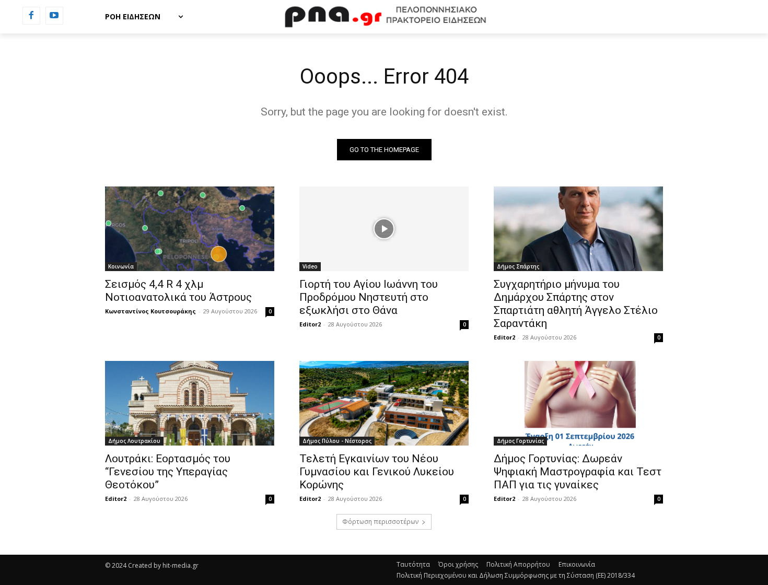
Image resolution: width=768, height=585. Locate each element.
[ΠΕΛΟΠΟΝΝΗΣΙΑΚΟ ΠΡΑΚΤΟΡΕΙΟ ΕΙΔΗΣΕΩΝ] (384, 16)
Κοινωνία (121, 266)
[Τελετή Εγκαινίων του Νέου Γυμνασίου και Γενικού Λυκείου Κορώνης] (384, 403)
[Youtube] (54, 16)
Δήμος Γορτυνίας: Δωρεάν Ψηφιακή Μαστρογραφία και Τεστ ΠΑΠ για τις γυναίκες (577, 471)
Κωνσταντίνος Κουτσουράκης (150, 311)
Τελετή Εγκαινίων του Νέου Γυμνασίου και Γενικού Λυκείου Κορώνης (376, 471)
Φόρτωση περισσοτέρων (380, 521)
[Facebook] (31, 16)
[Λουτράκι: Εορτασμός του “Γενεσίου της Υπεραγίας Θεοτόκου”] (189, 403)
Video (310, 266)
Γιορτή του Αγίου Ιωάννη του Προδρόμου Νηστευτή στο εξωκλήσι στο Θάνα (368, 297)
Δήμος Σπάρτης (518, 266)
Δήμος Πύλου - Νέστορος (336, 440)
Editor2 (310, 324)
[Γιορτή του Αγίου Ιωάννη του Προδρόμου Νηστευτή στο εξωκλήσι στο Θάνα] (384, 228)
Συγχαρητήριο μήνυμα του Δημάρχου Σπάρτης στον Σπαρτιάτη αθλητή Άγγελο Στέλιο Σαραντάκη (576, 304)
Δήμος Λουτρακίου (134, 440)
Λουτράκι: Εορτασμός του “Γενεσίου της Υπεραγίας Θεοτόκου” (167, 471)
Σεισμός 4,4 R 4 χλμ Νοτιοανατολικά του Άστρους (178, 290)
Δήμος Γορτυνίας (520, 440)
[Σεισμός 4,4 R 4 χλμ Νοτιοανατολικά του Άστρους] (189, 228)
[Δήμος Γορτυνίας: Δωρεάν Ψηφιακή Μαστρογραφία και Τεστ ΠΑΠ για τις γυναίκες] (578, 403)
